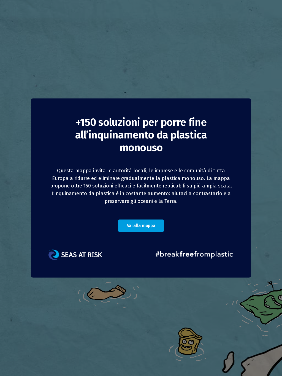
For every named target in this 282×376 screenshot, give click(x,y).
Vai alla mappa (141, 225)
